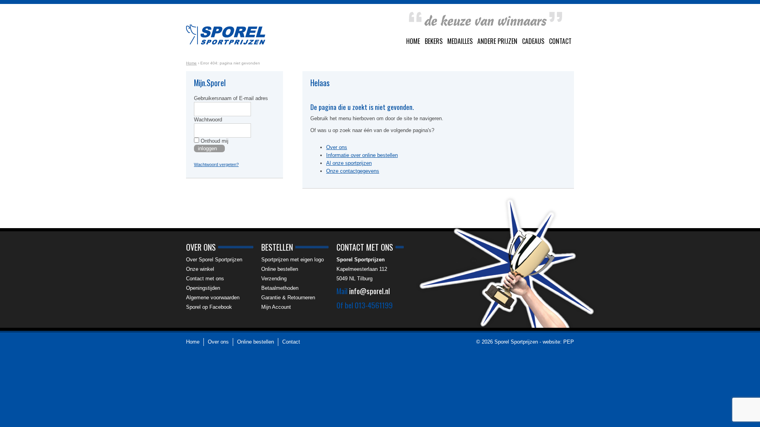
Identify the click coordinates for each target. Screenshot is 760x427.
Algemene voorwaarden (212, 297)
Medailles (460, 41)
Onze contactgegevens (352, 171)
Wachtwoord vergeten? (216, 164)
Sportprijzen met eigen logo (292, 260)
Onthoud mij (213, 141)
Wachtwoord (208, 120)
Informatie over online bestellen (362, 155)
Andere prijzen (497, 41)
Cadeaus (533, 41)
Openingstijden (203, 288)
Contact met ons (205, 279)
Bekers (434, 41)
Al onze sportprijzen (349, 163)
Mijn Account (276, 307)
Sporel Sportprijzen (225, 34)
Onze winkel (200, 269)
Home (413, 41)
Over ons (336, 147)
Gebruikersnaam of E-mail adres (231, 98)
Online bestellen (279, 269)
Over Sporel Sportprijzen (214, 260)
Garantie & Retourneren (288, 297)
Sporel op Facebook (209, 307)
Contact (560, 41)
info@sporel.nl (369, 290)
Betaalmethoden (279, 288)
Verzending (274, 279)
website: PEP (558, 342)
